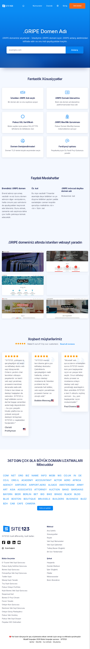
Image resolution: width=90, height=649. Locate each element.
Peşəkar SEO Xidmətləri (11, 622)
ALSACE (52, 484)
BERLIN (27, 494)
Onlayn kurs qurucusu (10, 604)
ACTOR (58, 480)
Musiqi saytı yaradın (10, 580)
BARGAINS (77, 489)
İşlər (52, 569)
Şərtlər (32, 642)
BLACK (68, 494)
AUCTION (54, 489)
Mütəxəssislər (52, 576)
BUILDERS (58, 498)
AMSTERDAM (66, 484)
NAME (35, 475)
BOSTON (16, 498)
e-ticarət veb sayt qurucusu (13, 562)
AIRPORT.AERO (37, 484)
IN (74, 475)
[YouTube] (19, 542)
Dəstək (49, 6)
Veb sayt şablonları (54, 545)
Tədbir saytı (6, 576)
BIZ (27, 475)
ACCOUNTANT (43, 480)
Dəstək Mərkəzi (53, 566)
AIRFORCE (21, 484)
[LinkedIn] (14, 542)
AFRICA (77, 480)
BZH (5, 503)
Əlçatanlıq (56, 642)
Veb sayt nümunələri (55, 541)
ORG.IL (15, 480)
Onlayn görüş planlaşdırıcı (12, 611)
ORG (20, 475)
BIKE (49, 494)
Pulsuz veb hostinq (9, 615)
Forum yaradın (7, 601)
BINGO (58, 494)
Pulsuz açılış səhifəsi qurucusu (14, 566)
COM (6, 475)
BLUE (6, 498)
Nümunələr (37, 6)
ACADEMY (27, 480)
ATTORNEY (40, 489)
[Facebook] (4, 542)
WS (59, 475)
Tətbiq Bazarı (56, 548)
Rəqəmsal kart (8, 594)
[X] (8, 542)
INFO (44, 475)
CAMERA (30, 503)
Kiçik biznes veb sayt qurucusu (14, 590)
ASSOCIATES (25, 489)
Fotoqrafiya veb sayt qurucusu (14, 573)
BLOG (77, 494)
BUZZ (84, 498)
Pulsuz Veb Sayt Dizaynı (11, 618)
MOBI (52, 475)
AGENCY (8, 484)
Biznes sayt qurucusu (10, 569)
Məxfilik (38, 642)
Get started (77, 6)
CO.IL (6, 480)
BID (42, 494)
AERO (67, 480)
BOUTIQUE (30, 498)
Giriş (65, 6)
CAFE (20, 503)
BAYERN (7, 494)
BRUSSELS (44, 498)
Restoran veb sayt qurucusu (13, 608)
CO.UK (67, 475)
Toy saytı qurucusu (9, 583)
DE (80, 475)
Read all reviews (67, 344)
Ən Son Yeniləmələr (54, 552)
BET (36, 494)
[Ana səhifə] (23, 6)
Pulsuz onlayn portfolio (11, 587)
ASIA (12, 489)
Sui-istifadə (47, 642)
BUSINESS (72, 498)
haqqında (50, 562)
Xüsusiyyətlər (52, 534)
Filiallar (49, 573)
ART (5, 489)
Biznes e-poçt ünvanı (10, 597)
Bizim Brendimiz (53, 580)
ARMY (80, 484)
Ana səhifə (51, 531)
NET (13, 475)
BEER (18, 494)
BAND (65, 489)
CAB (12, 503)
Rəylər (49, 538)
